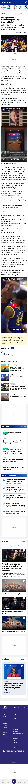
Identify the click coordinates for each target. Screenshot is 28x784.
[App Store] (19, 751)
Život (4, 721)
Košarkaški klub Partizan (19, 546)
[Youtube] (24, 707)
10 (7, 384)
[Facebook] (15, 707)
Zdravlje (5, 723)
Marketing (15, 729)
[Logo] (6, 2)
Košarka (4, 13)
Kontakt (15, 742)
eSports (5, 732)
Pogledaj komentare (6, 353)
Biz (3, 718)
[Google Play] (8, 751)
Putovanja (5, 725)
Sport (4, 716)
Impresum (15, 731)
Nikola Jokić (6, 546)
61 (7, 365)
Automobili (5, 736)
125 (4, 511)
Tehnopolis (6, 734)
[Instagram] (21, 707)
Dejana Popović (9, 692)
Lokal (4, 739)
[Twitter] (18, 707)
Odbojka (13, 384)
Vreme (14, 721)
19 (7, 375)
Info (4, 714)
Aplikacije (15, 738)
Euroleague (13, 394)
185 (4, 495)
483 (4, 479)
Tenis (12, 374)
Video (14, 714)
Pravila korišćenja (18, 733)
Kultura (5, 727)
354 (4, 487)
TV (13, 716)
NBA (4, 560)
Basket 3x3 (13, 365)
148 (4, 503)
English (15, 718)
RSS (14, 740)
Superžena (5, 730)
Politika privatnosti (18, 736)
